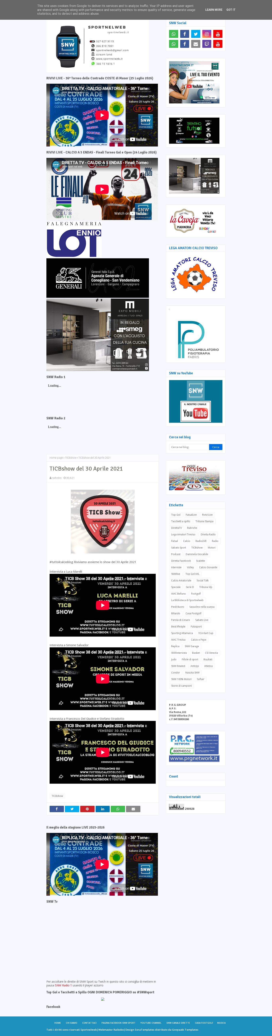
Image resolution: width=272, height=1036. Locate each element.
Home (57, 1022)
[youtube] (217, 34)
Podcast (175, 554)
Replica (175, 646)
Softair (200, 679)
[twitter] (195, 34)
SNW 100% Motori (181, 679)
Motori (211, 547)
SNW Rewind (178, 666)
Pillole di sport (190, 659)
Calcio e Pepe (198, 639)
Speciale (176, 587)
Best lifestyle (178, 626)
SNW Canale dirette (178, 1022)
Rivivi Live (207, 514)
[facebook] (184, 34)
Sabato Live (201, 620)
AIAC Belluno (178, 593)
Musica (221, 1022)
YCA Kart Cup (205, 633)
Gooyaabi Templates (185, 1029)
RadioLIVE (201, 541)
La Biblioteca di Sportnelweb (187, 600)
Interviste (176, 567)
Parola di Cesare (180, 620)
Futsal (174, 541)
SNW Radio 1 (63, 985)
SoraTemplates (144, 1029)
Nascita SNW (192, 672)
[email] (195, 44)
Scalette (200, 560)
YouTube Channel (150, 1022)
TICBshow (70, 457)
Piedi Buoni (177, 606)
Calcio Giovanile (208, 567)
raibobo (57, 478)
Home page (56, 457)
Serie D (190, 587)
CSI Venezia (211, 653)
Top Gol (175, 514)
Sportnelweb (88, 1029)
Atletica (208, 666)
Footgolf (196, 593)
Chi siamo (71, 1022)
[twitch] (206, 44)
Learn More (213, 9)
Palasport (196, 626)
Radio (215, 541)
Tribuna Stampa (204, 521)
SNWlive (175, 574)
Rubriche (192, 528)
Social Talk (202, 580)
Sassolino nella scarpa (201, 606)
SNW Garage (192, 646)
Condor (175, 672)
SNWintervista (179, 653)
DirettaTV (176, 528)
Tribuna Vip (205, 587)
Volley (190, 567)
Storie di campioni (181, 685)
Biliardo (175, 613)
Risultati (208, 659)
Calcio (186, 541)
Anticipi (195, 666)
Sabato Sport (178, 547)
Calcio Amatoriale (181, 580)
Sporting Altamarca (182, 633)
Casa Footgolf (193, 613)
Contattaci (89, 1022)
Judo (173, 659)
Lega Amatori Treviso (183, 534)
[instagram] (206, 34)
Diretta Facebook (181, 560)
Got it (231, 9)
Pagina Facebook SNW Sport (118, 1022)
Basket (196, 653)
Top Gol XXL (192, 574)
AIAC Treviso (178, 639)
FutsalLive (191, 514)
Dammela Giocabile (197, 554)
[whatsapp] (173, 34)
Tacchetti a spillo (180, 521)
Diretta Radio (208, 534)
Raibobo (118, 1029)
